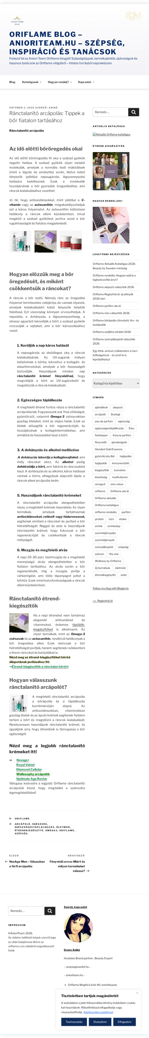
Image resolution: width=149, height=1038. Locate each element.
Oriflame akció (119, 491)
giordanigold (119, 442)
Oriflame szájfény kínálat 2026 (112, 331)
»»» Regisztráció (103, 600)
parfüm (126, 512)
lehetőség (101, 477)
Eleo (131, 428)
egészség (39, 824)
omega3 (51, 830)
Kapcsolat (84, 82)
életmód (63, 827)
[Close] (137, 992)
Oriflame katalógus (107, 505)
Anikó (53, 107)
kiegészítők (102, 470)
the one (114, 554)
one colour (116, 484)
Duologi (115, 414)
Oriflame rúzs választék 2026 (111, 313)
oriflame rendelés (106, 512)
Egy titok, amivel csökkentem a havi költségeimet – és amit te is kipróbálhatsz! (115, 355)
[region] (98, 1010)
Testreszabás (74, 1021)
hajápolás (126, 456)
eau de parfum (104, 421)
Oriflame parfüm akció (107, 305)
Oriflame (22, 818)
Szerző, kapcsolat (75, 907)
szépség (21, 833)
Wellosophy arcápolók (33, 774)
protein (99, 519)
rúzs (111, 519)
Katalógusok (30, 82)
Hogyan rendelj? (58, 82)
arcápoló (23, 824)
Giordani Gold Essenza (108, 449)
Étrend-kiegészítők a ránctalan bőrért (40, 666)
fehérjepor (101, 435)
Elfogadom (124, 1021)
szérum (99, 554)
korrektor (120, 470)
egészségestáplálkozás (35, 827)
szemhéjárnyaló (104, 540)
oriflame (66, 830)
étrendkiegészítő (29, 830)
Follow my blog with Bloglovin (111, 588)
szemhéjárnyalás (105, 533)
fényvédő (101, 442)
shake (122, 519)
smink (98, 526)
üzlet (124, 575)
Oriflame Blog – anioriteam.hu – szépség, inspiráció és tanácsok (67, 43)
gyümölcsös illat (105, 456)
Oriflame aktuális (105, 498)
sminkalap (113, 526)
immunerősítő (120, 463)
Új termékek (102, 568)
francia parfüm (122, 435)
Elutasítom (100, 1021)
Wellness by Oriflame (108, 561)
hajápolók (101, 463)
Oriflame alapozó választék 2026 (113, 287)
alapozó (118, 407)
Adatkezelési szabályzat (98, 1012)
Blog (12, 82)
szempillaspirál (104, 547)
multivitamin (120, 477)
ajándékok (101, 407)
